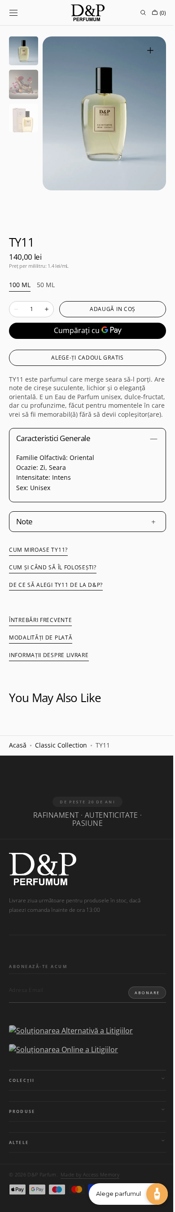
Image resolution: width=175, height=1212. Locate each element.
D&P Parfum (41, 1183)
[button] (13, 13)
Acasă (17, 754)
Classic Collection (61, 754)
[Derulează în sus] (13, 1198)
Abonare (140, 1001)
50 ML (46, 285)
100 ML (20, 285)
